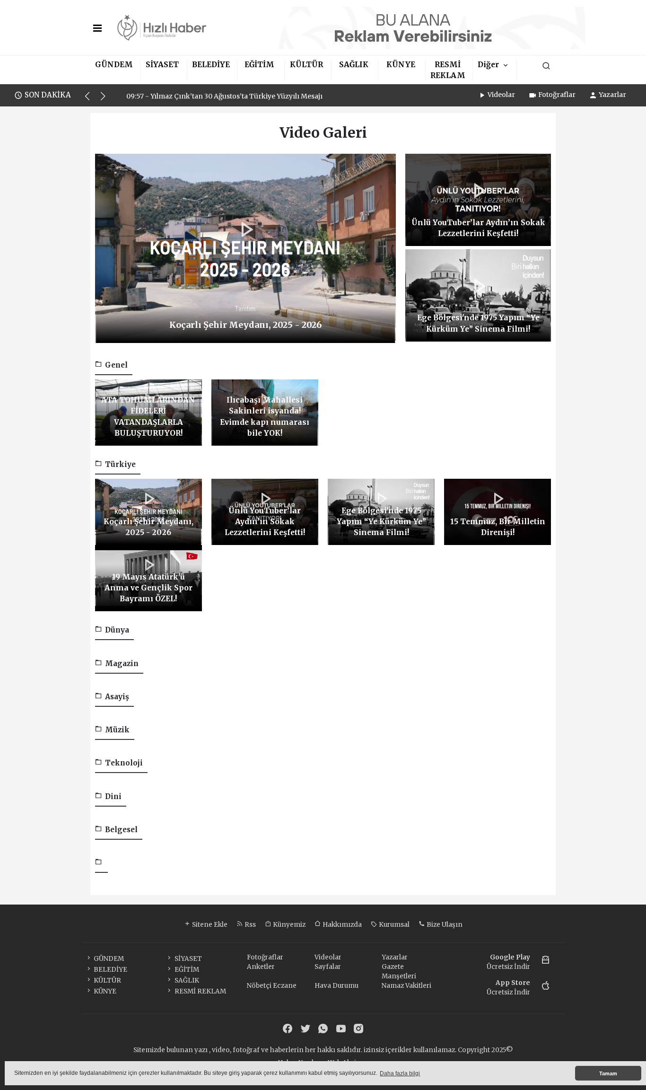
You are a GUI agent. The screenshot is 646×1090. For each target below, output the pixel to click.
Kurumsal (393, 925)
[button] (91, 100)
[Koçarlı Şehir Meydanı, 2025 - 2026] (245, 247)
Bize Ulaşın (444, 925)
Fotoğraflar (557, 94)
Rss (249, 925)
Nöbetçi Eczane (272, 986)
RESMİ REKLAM (200, 991)
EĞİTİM (259, 64)
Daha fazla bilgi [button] (400, 1073)
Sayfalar (327, 967)
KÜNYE (400, 64)
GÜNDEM (114, 64)
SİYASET (162, 64)
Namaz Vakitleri (406, 986)
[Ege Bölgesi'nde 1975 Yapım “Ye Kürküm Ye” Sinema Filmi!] (478, 294)
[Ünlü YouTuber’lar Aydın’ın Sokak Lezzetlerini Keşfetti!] (478, 199)
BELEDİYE (211, 64)
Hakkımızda (341, 925)
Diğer (488, 64)
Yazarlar (612, 94)
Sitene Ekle (209, 925)
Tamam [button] (608, 1073)
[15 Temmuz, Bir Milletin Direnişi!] (497, 511)
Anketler (261, 967)
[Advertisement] (48, 253)
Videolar (501, 94)
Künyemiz (288, 925)
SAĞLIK (353, 64)
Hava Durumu (336, 986)
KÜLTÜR (306, 64)
